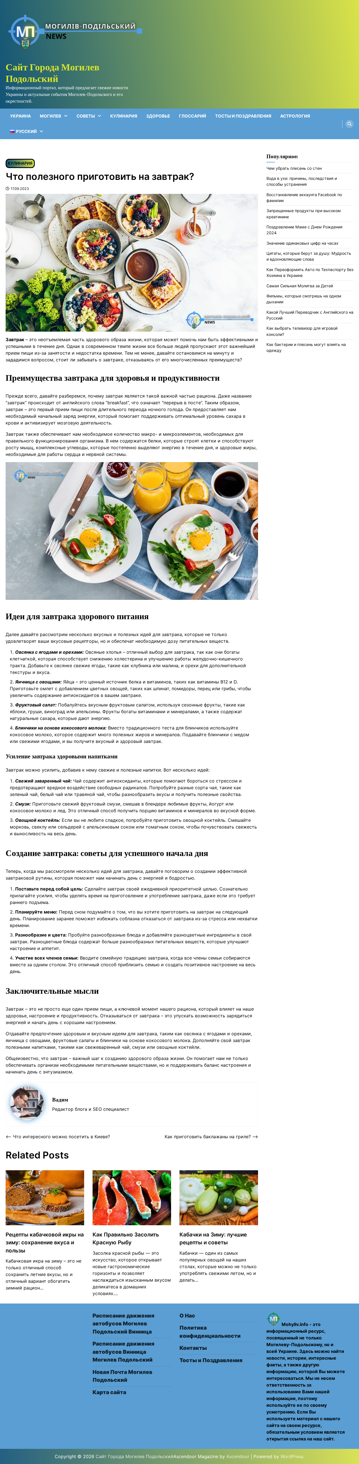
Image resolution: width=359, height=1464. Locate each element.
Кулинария (123, 116)
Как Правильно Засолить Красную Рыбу (126, 1238)
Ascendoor (237, 1456)
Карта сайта (109, 1392)
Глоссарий (192, 116)
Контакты (193, 1348)
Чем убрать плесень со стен (294, 168)
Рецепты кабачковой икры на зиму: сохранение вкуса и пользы (45, 1242)
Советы (86, 116)
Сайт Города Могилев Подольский (52, 73)
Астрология (295, 116)
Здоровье (158, 116)
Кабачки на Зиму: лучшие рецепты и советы (213, 1238)
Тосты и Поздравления (243, 116)
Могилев (50, 116)
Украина (20, 116)
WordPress (291, 1456)
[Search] (349, 124)
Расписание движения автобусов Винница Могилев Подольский (123, 1352)
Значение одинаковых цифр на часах (302, 243)
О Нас (187, 1315)
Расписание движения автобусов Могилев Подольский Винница (123, 1323)
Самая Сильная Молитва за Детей (299, 285)
